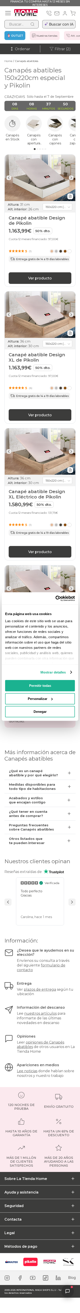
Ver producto (40, 278)
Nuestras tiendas (46, 35)
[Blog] (72, 1278)
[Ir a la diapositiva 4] (43, 149)
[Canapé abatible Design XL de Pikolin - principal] (40, 314)
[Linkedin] (58, 1278)
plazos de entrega (40, 989)
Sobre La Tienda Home (25, 1179)
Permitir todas (40, 685)
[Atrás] (9, 178)
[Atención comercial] (49, 13)
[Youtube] (32, 1278)
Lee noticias (27, 1071)
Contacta (13, 1219)
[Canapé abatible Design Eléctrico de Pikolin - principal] (40, 588)
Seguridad (14, 1206)
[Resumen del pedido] (73, 13)
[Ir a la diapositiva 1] (35, 149)
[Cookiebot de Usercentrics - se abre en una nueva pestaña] (56, 598)
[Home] (49, 1262)
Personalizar (37, 699)
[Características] (70, 196)
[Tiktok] (45, 1278)
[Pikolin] (30, 1262)
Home (8, 61)
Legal (9, 1233)
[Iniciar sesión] (65, 13)
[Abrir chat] (67, 1291)
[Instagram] (7, 1278)
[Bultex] (11, 1262)
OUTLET (17, 35)
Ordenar (22, 49)
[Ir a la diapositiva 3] (40, 149)
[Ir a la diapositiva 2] (37, 149)
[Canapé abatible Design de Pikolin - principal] (40, 178)
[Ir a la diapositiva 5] (45, 149)
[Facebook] (20, 1278)
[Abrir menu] (8, 13)
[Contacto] (57, 13)
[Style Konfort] (68, 1262)
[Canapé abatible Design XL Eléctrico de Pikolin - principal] (40, 451)
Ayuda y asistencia (21, 1192)
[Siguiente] (71, 178)
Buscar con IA (61, 24)
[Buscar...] (32, 24)
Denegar (40, 711)
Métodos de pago (20, 1246)
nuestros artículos (40, 1013)
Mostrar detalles (53, 672)
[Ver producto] (60, 251)
